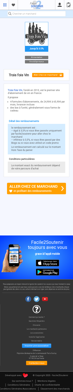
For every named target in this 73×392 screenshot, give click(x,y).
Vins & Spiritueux (36, 62)
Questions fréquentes (37, 321)
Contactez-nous (36, 363)
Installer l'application (37, 337)
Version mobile (36, 341)
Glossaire (36, 325)
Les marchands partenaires (37, 329)
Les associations (36, 333)
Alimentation (36, 57)
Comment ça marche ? (37, 317)
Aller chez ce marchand (46, 75)
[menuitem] (22, 381)
